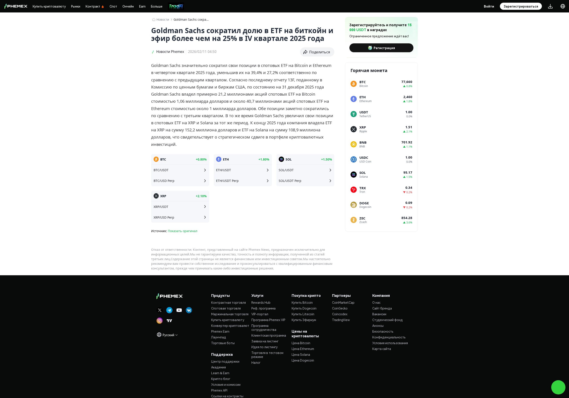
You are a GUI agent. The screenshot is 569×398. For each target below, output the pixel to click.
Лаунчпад (218, 337)
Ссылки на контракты (227, 396)
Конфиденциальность (389, 337)
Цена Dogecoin (303, 360)
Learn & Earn (220, 373)
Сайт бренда (382, 308)
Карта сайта (381, 349)
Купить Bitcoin (302, 302)
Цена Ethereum (303, 349)
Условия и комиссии (225, 384)
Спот (113, 6)
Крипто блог (220, 379)
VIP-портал (259, 314)
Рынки (75, 6)
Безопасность (382, 331)
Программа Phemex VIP (268, 320)
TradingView (341, 320)
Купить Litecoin (303, 314)
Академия (218, 367)
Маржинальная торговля (229, 314)
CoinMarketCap (343, 302)
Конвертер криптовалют (230, 326)
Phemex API (219, 390)
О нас (376, 302)
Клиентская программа (268, 335)
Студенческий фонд (387, 320)
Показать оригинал (182, 231)
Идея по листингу (264, 347)
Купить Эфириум (304, 320)
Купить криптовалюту (49, 6)
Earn (142, 6)
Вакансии (379, 314)
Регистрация (384, 48)
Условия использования (390, 343)
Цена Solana (301, 354)
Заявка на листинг (264, 341)
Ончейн (128, 6)
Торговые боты (223, 343)
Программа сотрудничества (263, 328)
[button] (317, 52)
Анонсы (378, 326)
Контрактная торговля (228, 302)
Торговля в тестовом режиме (267, 355)
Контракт (93, 6)
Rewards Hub (260, 302)
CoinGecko (340, 308)
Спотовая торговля (226, 308)
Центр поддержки (225, 361)
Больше (156, 6)
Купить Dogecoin (304, 308)
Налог (255, 362)
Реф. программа (263, 308)
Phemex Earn (220, 331)
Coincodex (339, 314)
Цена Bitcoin (301, 343)
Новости (162, 19)
